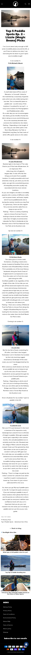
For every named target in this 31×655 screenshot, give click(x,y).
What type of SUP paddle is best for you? (15, 552)
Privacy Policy (7, 610)
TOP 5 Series (7, 516)
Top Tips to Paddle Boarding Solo (15, 572)
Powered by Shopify (20, 652)
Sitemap (5, 632)
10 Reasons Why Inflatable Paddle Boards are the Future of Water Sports (15, 593)
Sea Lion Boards (13, 652)
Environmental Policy (9, 618)
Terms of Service (8, 625)
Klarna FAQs (6, 621)
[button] (2, 4)
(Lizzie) (8, 46)
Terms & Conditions (9, 614)
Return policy (7, 628)
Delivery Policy (7, 607)
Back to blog (16, 528)
